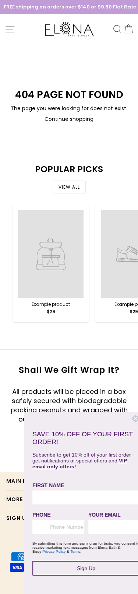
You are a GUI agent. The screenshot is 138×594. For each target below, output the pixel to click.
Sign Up (82, 568)
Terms (72, 551)
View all (69, 187)
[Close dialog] (131, 418)
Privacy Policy (50, 551)
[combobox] (35, 527)
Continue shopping (69, 119)
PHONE (38, 515)
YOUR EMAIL (101, 515)
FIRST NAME (44, 485)
